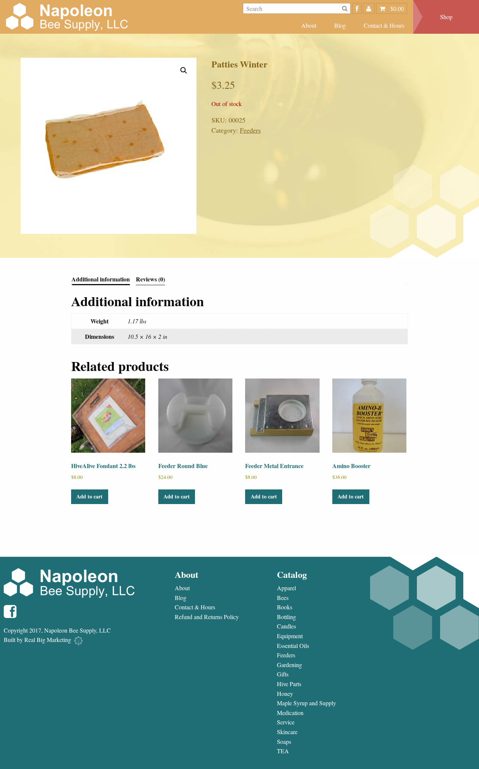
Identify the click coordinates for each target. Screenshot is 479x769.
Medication (290, 713)
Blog (340, 25)
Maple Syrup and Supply (306, 703)
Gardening (289, 665)
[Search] (345, 8)
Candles (286, 626)
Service (286, 722)
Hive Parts (289, 684)
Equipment (290, 636)
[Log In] (369, 8)
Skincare (287, 732)
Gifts (283, 674)
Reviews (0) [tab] (150, 279)
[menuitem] (308, 25)
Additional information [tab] (100, 279)
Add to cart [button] (89, 496)
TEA (283, 751)
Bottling (286, 617)
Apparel (286, 588)
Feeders (250, 130)
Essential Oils (293, 646)
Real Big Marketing (47, 639)
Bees (283, 598)
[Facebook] (356, 8)
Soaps (284, 742)
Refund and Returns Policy (207, 617)
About (308, 25)
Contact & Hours (384, 25)
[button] (183, 70)
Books (284, 607)
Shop (446, 17)
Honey (285, 694)
